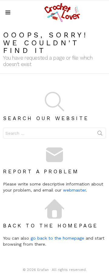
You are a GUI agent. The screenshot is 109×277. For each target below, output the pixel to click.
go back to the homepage (57, 238)
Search (100, 134)
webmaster (74, 190)
